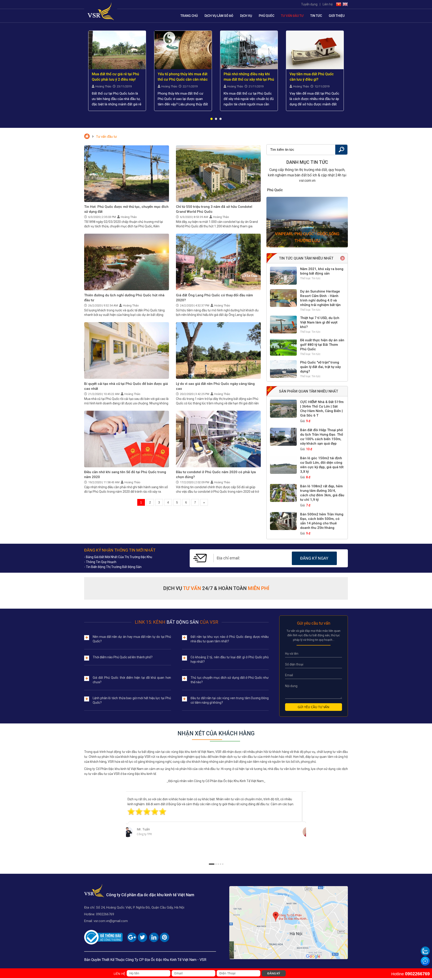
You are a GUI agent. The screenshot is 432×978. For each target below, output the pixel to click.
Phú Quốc (266, 16)
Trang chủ (189, 16)
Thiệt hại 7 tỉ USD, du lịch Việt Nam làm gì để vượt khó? (319, 322)
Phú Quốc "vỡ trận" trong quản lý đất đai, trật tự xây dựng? (320, 366)
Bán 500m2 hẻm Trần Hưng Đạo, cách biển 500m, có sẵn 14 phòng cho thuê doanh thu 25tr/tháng (321, 521)
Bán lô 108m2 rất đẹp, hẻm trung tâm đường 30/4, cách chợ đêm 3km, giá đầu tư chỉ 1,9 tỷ (322, 493)
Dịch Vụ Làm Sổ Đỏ (219, 16)
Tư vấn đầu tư (292, 16)
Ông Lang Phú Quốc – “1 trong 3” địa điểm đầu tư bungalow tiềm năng (315, 77)
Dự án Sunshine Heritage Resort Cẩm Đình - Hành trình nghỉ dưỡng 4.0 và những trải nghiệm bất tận (320, 298)
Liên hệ (328, 4)
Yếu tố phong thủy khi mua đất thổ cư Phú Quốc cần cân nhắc (117, 77)
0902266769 (105, 914)
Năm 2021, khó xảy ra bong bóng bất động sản (321, 271)
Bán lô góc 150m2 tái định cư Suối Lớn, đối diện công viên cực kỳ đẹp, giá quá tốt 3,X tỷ (322, 465)
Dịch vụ (246, 16)
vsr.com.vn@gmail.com (111, 921)
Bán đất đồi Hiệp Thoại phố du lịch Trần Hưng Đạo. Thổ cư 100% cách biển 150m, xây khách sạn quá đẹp (321, 437)
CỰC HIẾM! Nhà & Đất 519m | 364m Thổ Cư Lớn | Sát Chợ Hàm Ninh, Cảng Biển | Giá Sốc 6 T (322, 408)
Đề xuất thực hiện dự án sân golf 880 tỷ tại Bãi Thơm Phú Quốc (322, 344)
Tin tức (316, 16)
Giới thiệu (336, 16)
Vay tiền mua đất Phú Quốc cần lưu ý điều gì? (246, 77)
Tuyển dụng (309, 4)
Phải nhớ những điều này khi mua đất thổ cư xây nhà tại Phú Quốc (183, 77)
